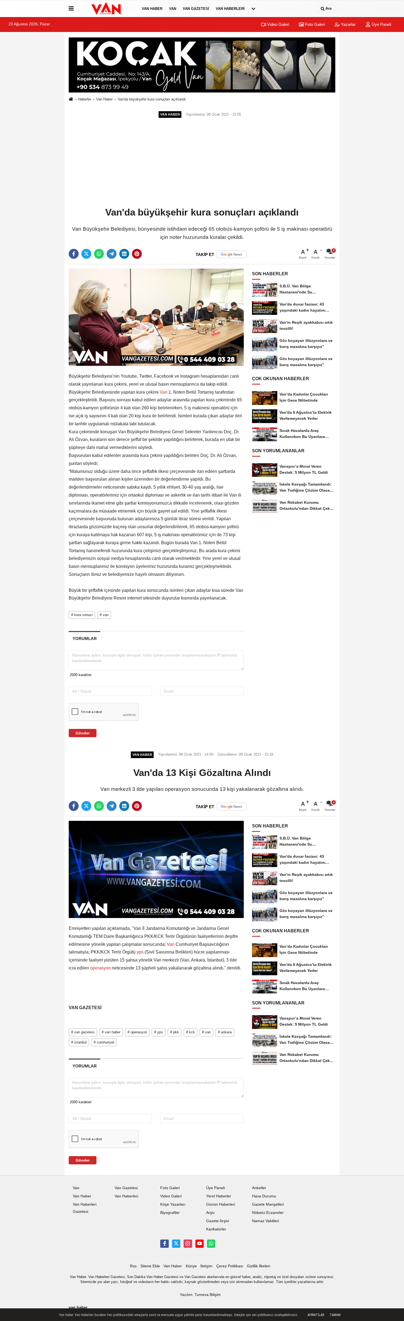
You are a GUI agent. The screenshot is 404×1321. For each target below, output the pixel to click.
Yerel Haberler (218, 1196)
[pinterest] (137, 254)
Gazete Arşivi (217, 1221)
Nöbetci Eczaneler (268, 1213)
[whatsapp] (99, 254)
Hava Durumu (264, 1196)
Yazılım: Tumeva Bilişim (200, 1295)
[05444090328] (211, 1244)
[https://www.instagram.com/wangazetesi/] (188, 1244)
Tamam (335, 1315)
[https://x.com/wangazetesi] (176, 1244)
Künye (191, 1266)
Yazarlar (348, 24)
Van (172, 9)
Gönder (83, 733)
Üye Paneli (380, 24)
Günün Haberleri (220, 1204)
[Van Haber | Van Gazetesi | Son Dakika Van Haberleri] (106, 8)
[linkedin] (124, 254)
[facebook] (74, 254)
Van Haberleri (230, 9)
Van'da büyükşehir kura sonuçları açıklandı (152, 99)
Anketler (259, 1188)
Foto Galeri (314, 24)
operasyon (100, 968)
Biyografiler (170, 1213)
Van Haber (152, 9)
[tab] (84, 638)
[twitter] (86, 254)
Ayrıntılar (316, 1315)
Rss (133, 1266)
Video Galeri (277, 24)
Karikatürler (216, 1229)
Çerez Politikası (229, 1266)
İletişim (206, 1266)
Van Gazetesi (196, 9)
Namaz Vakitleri (265, 1221)
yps (140, 952)
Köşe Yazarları (173, 1204)
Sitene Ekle (150, 1266)
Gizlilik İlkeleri (258, 1266)
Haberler (84, 99)
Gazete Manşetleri (268, 1204)
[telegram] (112, 254)
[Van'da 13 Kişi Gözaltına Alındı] (156, 869)
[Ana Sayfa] (71, 99)
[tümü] (253, 8)
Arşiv (210, 1213)
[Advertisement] (202, 162)
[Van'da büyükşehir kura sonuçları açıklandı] (156, 317)
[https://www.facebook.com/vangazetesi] (164, 1244)
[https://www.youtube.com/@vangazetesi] (199, 1244)
